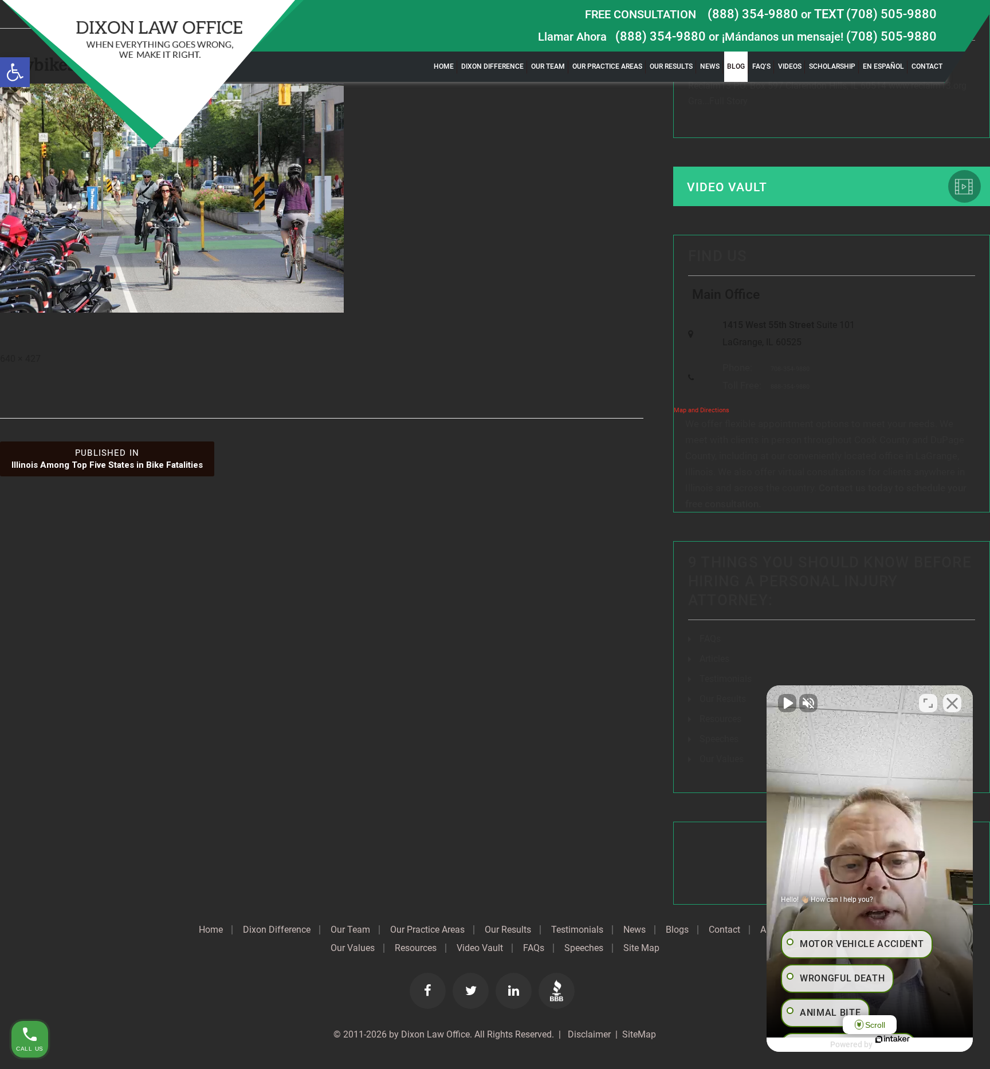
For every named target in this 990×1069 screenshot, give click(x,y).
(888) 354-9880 (753, 14)
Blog (736, 66)
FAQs (710, 638)
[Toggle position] (928, 703)
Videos (790, 66)
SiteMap (639, 1034)
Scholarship (832, 66)
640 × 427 (20, 358)
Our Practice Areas (607, 66)
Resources (720, 718)
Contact (927, 66)
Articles (714, 658)
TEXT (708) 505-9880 (875, 14)
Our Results (671, 66)
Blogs (677, 929)
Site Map (641, 948)
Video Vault (727, 187)
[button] (15, 72)
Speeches (719, 738)
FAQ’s (761, 66)
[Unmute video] (787, 703)
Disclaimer (588, 1034)
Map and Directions (701, 410)
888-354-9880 (790, 386)
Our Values (722, 759)
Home (444, 66)
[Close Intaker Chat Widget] (952, 703)
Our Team (548, 66)
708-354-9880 (790, 369)
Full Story (728, 101)
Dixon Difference (492, 66)
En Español (883, 66)
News (710, 66)
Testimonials (726, 678)
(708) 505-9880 (891, 36)
